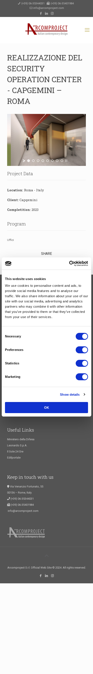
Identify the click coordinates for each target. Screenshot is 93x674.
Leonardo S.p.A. (17, 445)
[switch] (82, 349)
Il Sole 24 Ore (15, 451)
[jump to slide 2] (33, 160)
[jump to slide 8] (62, 160)
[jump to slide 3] (38, 160)
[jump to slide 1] (28, 160)
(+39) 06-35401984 (62, 3)
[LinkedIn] (46, 13)
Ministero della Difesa (20, 439)
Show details (70, 394)
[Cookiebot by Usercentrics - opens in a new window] (69, 263)
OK (46, 407)
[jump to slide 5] (47, 160)
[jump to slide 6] (52, 160)
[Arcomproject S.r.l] (46, 30)
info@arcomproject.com (48, 8)
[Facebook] (41, 13)
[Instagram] (52, 13)
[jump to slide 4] (43, 160)
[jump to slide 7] (57, 160)
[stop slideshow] (66, 160)
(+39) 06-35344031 (33, 3)
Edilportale (14, 457)
